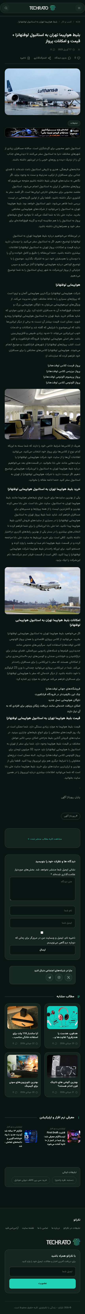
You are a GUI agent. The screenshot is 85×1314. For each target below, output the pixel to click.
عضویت (42, 1283)
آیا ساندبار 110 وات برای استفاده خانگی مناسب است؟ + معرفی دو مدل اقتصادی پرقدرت (25, 1039)
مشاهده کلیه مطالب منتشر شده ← (45, 839)
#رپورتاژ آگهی (70, 816)
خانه (78, 22)
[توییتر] (68, 977)
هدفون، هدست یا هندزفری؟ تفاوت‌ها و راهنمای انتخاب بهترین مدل (63, 1037)
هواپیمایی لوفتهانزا (62, 293)
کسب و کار (66, 22)
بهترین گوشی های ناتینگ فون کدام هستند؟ (64, 1084)
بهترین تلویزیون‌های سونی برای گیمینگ (23, 1084)
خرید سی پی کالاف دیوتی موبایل (30, 1180)
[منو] (79, 8)
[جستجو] (6, 8)
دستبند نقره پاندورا (64, 1180)
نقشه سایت (28, 1228)
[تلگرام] (49, 977)
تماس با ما (43, 1228)
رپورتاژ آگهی (67, 797)
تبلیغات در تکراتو (71, 1228)
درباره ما (56, 1228)
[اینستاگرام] (59, 977)
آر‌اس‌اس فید (11, 1228)
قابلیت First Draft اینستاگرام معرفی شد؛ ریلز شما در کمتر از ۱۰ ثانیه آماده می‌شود (54, 1138)
